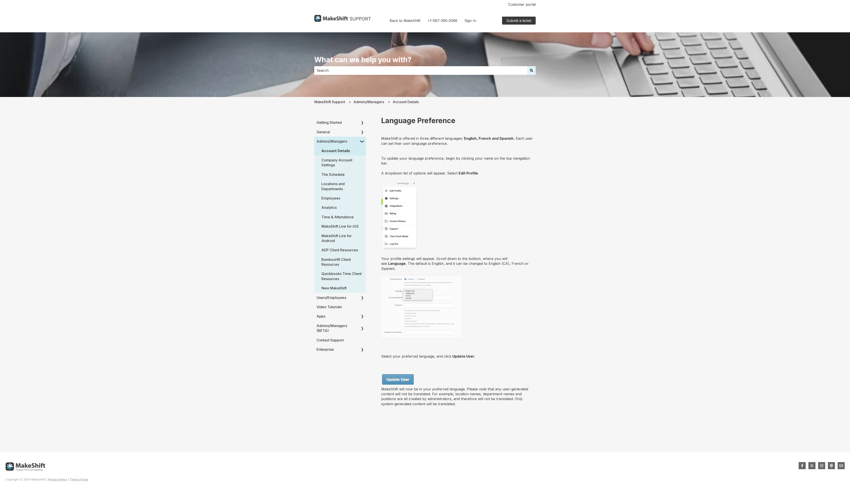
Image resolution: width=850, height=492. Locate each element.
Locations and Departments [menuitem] (333, 186)
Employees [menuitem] (330, 198)
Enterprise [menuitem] (325, 349)
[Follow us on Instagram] (821, 465)
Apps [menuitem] (321, 316)
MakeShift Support (329, 102)
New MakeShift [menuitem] (334, 288)
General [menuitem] (323, 132)
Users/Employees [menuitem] (331, 297)
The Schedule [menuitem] (333, 174)
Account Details (406, 102)
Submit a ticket (518, 20)
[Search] (531, 70)
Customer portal (522, 4)
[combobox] (420, 70)
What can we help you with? (362, 59)
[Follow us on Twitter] (811, 465)
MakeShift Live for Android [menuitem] (336, 238)
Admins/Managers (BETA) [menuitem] (332, 328)
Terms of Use (79, 479)
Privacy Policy (57, 479)
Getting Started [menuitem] (329, 122)
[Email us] (841, 465)
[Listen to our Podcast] (831, 465)
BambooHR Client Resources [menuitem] (336, 262)
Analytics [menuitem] (329, 207)
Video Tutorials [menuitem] (329, 307)
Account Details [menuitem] (335, 151)
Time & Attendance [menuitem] (337, 217)
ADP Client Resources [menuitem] (339, 250)
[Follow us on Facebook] (802, 465)
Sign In (470, 20)
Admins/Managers (369, 102)
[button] (362, 122)
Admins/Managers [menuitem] (332, 141)
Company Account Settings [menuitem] (336, 162)
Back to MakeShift (405, 20)
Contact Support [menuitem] (330, 340)
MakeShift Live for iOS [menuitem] (340, 226)
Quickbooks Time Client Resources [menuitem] (341, 276)
